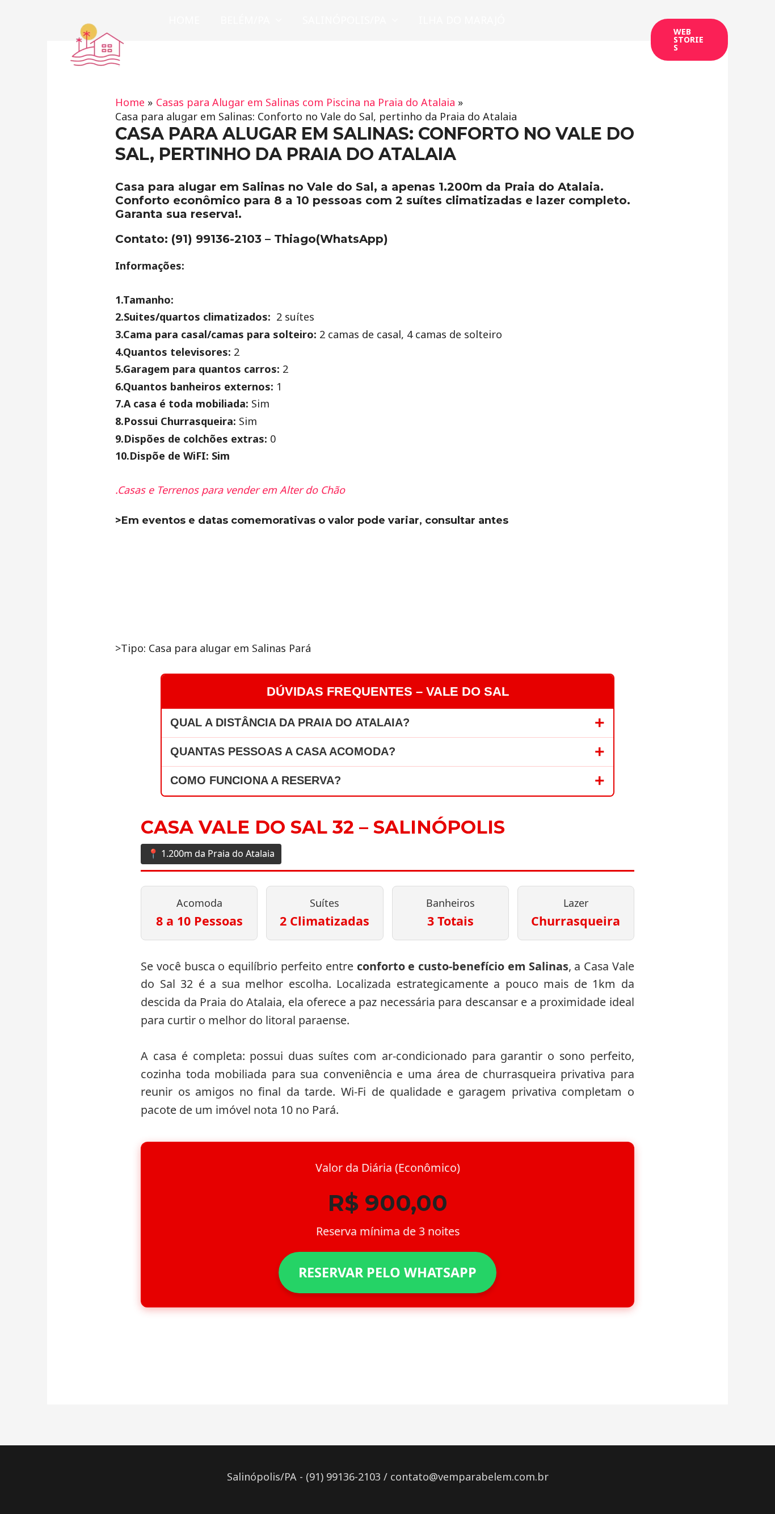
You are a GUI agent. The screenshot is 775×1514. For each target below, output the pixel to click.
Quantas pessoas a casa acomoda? (282, 751)
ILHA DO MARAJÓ (462, 20)
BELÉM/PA (245, 20)
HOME (184, 20)
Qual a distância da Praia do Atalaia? (290, 722)
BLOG (311, 59)
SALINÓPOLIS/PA (344, 20)
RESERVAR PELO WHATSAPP (387, 1272)
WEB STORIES (379, 59)
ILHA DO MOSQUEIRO (223, 59)
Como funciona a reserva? (255, 780)
